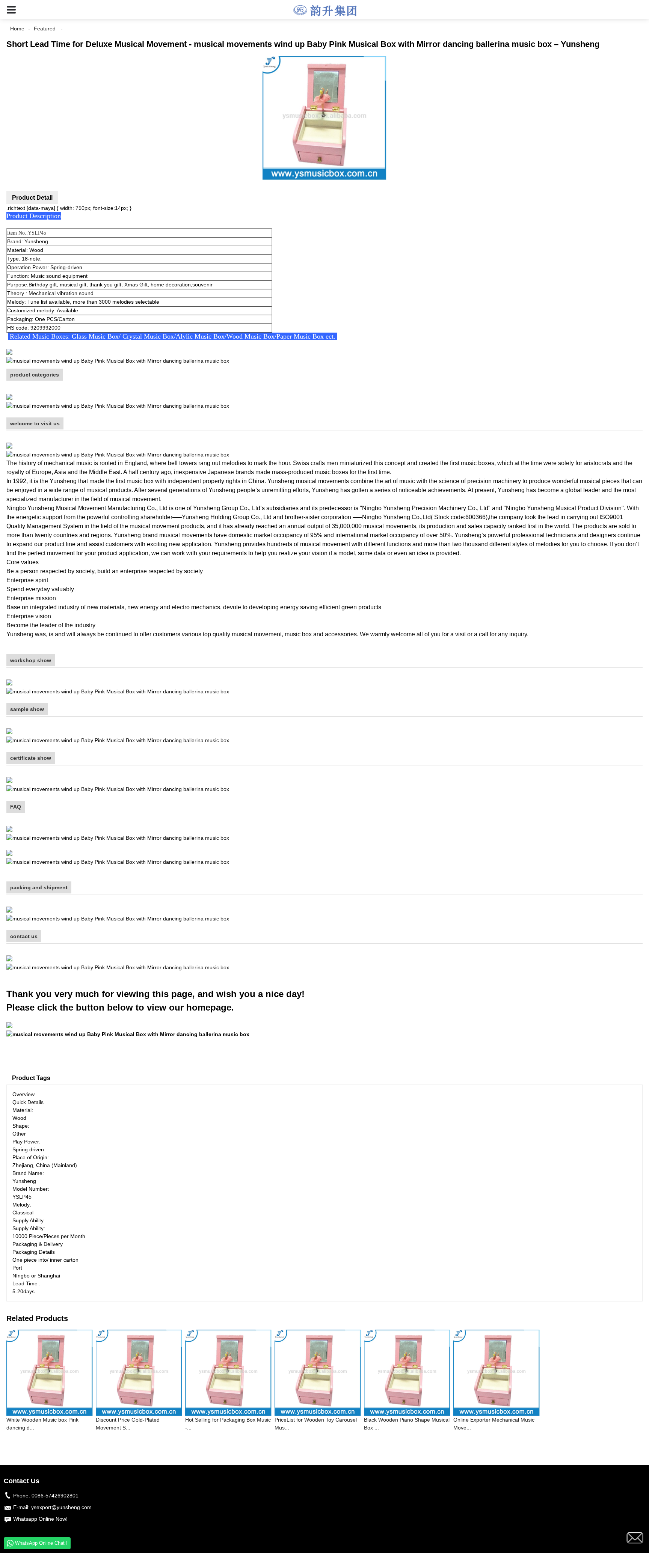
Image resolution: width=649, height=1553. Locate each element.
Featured (45, 29)
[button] (11, 9)
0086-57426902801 (55, 1496)
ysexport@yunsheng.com (61, 1507)
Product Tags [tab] (31, 1078)
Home (17, 29)
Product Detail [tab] (32, 197)
